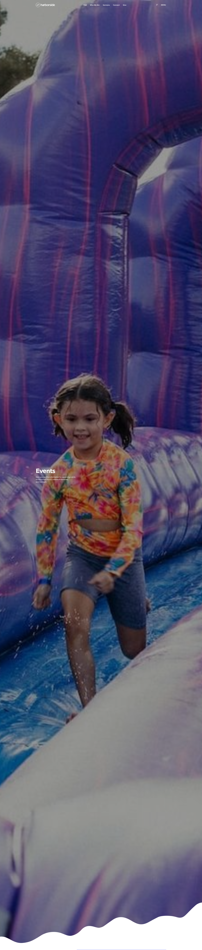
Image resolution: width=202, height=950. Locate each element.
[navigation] (45, 5)
